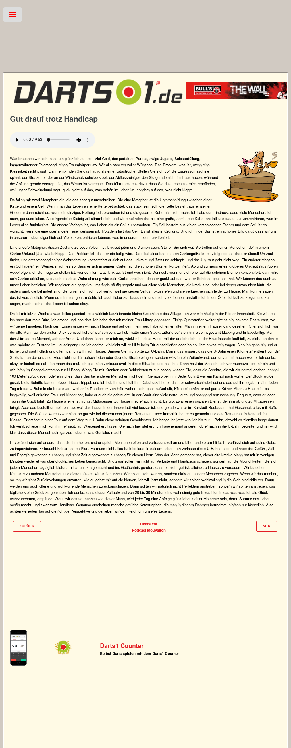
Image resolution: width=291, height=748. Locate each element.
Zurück (27, 526)
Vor (267, 526)
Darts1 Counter (122, 645)
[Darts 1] (98, 108)
